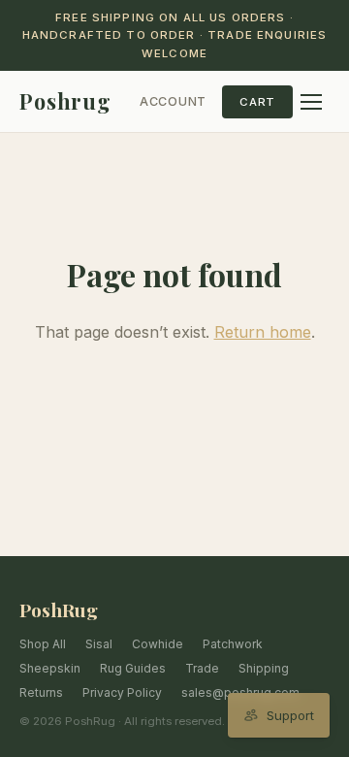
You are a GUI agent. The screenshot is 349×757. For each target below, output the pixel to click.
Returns (41, 692)
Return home (262, 332)
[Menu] (311, 101)
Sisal (98, 644)
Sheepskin (49, 668)
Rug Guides (133, 668)
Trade (202, 668)
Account (173, 101)
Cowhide (157, 644)
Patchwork (233, 644)
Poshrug (65, 101)
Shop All (42, 644)
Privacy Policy (122, 692)
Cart (257, 102)
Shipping (263, 668)
